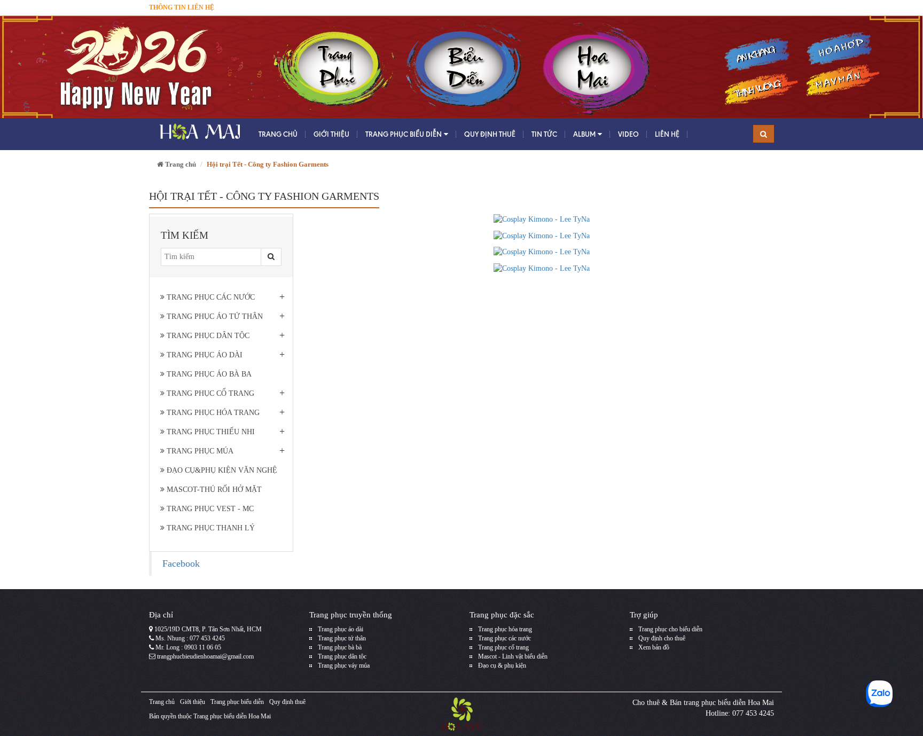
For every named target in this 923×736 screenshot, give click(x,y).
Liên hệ (667, 134)
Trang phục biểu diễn (403, 134)
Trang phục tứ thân (342, 638)
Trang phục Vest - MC (209, 509)
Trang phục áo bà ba (208, 374)
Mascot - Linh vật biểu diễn (512, 656)
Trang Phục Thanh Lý (210, 528)
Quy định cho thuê (661, 638)
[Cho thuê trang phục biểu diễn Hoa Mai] (198, 134)
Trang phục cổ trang (209, 393)
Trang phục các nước (210, 297)
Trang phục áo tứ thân (214, 316)
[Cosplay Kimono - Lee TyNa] (542, 219)
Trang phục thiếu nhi (210, 432)
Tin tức (544, 134)
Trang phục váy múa (344, 665)
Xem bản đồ (653, 647)
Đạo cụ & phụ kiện (502, 665)
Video (628, 134)
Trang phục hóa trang (212, 413)
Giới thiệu (331, 134)
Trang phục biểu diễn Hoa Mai (232, 716)
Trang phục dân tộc (207, 336)
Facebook (181, 563)
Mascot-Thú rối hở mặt (213, 490)
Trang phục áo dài (204, 355)
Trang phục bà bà (340, 647)
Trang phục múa (199, 451)
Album (584, 134)
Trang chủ (278, 134)
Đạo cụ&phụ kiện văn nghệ (221, 470)
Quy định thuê (489, 134)
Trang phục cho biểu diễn (670, 629)
